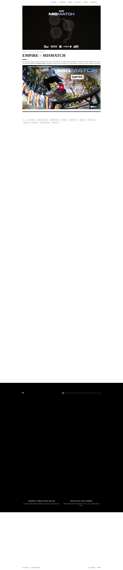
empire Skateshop (54, 119)
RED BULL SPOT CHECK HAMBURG (81, 501)
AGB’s (68, 558)
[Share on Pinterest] (34, 115)
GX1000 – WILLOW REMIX (70, 244)
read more (68, 540)
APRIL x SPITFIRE (28, 366)
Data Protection (62, 558)
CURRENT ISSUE (35, 567)
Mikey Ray (82, 119)
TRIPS (99, 567)
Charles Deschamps (42, 119)
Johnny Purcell (73, 119)
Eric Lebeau (64, 119)
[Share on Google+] (27, 115)
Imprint (55, 558)
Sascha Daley (55, 122)
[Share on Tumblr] (32, 115)
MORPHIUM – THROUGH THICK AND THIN (41, 501)
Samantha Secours (44, 122)
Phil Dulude (35, 122)
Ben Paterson (32, 119)
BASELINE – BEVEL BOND (50, 244)
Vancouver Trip (40, 63)
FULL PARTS (91, 567)
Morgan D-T (26, 122)
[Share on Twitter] (25, 115)
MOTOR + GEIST (87, 366)
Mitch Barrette (91, 119)
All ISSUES (25, 567)
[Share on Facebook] (23, 115)
